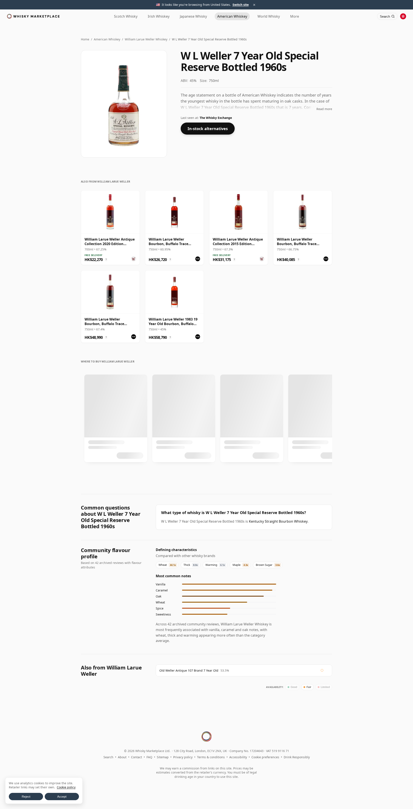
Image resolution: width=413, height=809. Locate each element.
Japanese (193, 16)
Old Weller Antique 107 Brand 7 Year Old (188, 670)
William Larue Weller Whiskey (146, 39)
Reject (26, 796)
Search (108, 757)
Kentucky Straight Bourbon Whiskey (278, 521)
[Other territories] (403, 16)
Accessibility (238, 757)
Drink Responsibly (297, 757)
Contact (136, 757)
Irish (159, 16)
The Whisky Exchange (216, 118)
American (232, 16)
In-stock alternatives (208, 128)
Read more (324, 109)
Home (85, 39)
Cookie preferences (265, 757)
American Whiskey (107, 39)
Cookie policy (66, 787)
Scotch (125, 16)
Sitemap (163, 757)
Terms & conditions (211, 757)
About (122, 757)
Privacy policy (183, 757)
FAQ (149, 757)
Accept (61, 796)
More (294, 16)
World (268, 16)
